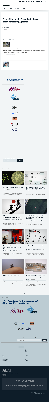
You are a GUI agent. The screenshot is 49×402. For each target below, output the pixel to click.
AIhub (27, 192)
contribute (24, 1)
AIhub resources (36, 1)
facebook (27, 358)
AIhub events (43, 1)
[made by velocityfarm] (37, 393)
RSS (2, 361)
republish (30, 1)
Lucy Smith (32, 192)
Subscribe (20, 160)
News (4, 8)
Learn (24, 8)
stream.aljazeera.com (10, 54)
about (20, 1)
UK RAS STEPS (12, 250)
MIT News (27, 279)
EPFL (4, 189)
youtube (26, 361)
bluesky (26, 360)
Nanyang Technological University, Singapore (11, 277)
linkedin (26, 356)
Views (10, 8)
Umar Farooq (5, 250)
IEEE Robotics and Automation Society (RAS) (11, 219)
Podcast (17, 8)
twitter (26, 359)
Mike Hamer (6, 27)
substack (27, 355)
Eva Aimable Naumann (35, 220)
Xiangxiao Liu (28, 220)
